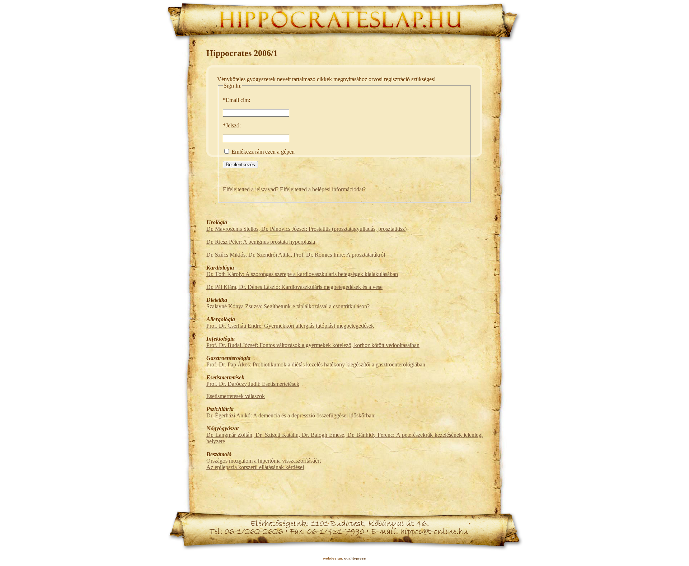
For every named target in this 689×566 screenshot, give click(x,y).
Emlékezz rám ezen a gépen (262, 152)
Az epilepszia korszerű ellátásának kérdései (255, 467)
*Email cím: (236, 100)
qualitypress (355, 558)
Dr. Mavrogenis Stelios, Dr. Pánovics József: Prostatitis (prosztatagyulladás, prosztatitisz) (306, 229)
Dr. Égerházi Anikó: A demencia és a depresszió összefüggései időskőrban (290, 415)
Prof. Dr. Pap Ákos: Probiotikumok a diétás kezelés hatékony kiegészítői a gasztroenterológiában (315, 364)
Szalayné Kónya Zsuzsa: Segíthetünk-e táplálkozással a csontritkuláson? (288, 306)
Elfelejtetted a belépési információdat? (323, 189)
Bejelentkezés (240, 164)
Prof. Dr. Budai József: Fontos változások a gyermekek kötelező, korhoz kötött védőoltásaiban (313, 345)
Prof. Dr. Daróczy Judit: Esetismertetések (252, 384)
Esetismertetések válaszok (235, 396)
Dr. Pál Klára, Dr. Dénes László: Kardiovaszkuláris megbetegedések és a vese (294, 287)
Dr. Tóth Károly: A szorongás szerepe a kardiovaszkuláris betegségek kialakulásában (302, 274)
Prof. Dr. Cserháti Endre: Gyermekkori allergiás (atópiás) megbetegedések (290, 326)
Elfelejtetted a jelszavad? (250, 189)
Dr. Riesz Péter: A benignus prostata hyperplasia (260, 242)
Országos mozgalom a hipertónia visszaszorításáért (263, 461)
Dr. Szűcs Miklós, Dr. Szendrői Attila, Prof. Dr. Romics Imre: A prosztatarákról (295, 255)
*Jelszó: (232, 125)
